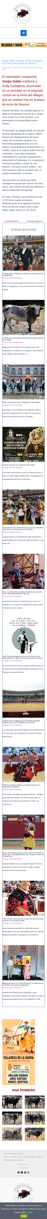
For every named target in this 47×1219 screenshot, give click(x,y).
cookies (30, 1212)
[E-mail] (28, 1172)
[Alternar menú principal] (24, 33)
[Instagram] (25, 1172)
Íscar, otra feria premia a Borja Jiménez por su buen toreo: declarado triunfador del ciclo (22, 593)
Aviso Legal (23, 1168)
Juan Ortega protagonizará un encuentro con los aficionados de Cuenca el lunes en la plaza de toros (23, 657)
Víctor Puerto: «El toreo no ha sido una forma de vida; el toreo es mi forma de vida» (23, 920)
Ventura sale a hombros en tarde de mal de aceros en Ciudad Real (23, 274)
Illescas (31, 67)
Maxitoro (36, 67)
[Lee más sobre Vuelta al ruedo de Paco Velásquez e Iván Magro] (23, 381)
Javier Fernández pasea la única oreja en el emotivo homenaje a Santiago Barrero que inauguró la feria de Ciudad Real (23, 854)
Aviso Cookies (23, 1164)
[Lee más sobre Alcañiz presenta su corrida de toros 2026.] (23, 444)
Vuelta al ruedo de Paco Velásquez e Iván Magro (21, 402)
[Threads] (22, 1172)
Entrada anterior (10, 221)
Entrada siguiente (36, 221)
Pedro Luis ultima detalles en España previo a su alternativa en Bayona (21, 786)
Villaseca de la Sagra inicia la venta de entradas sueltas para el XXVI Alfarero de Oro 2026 (21, 721)
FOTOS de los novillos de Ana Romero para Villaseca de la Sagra (23, 339)
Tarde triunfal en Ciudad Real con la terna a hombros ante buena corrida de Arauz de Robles (23, 528)
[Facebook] (19, 1172)
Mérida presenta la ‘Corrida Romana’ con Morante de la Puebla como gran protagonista (23, 984)
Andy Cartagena (25, 67)
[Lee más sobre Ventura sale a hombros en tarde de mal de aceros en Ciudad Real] (23, 253)
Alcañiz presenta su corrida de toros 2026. (19, 465)
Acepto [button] (24, 1216)
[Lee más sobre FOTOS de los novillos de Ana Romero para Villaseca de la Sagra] (23, 317)
